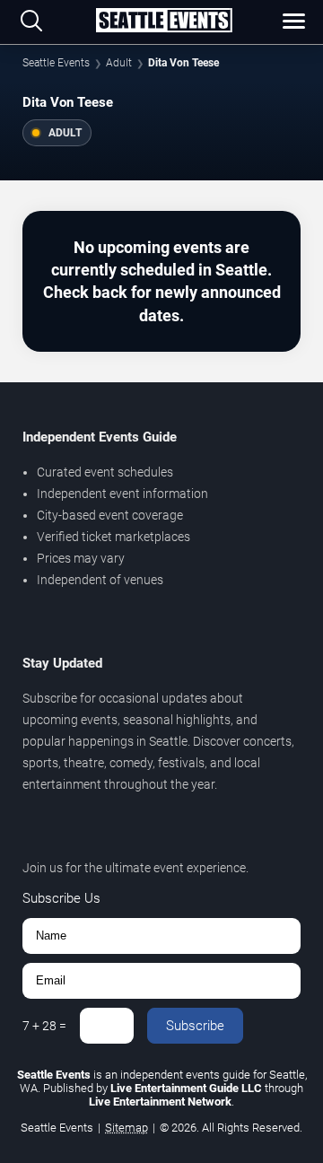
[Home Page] (163, 21)
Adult (119, 63)
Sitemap (126, 1127)
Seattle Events (56, 63)
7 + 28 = (44, 1026)
